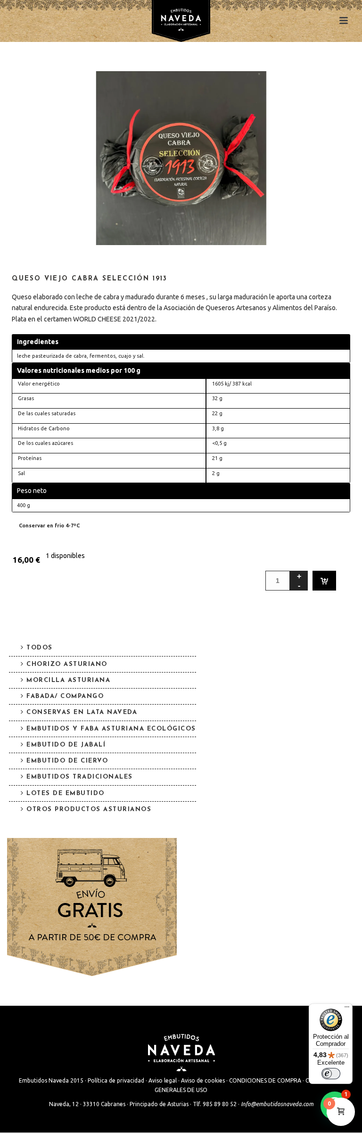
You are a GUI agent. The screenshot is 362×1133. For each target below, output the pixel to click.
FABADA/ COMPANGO (65, 696)
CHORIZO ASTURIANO (66, 664)
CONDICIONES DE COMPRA (265, 1080)
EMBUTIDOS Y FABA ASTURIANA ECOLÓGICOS (111, 729)
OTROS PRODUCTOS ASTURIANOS (88, 809)
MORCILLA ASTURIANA (68, 680)
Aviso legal (162, 1080)
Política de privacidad (116, 1080)
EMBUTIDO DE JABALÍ (66, 745)
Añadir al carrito (324, 581)
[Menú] (347, 1009)
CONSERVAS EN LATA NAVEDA (81, 712)
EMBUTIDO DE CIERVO (67, 761)
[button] (250, 89)
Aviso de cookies (203, 1080)
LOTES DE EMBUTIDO (65, 793)
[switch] (330, 1073)
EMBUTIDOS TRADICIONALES (79, 777)
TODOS (39, 648)
